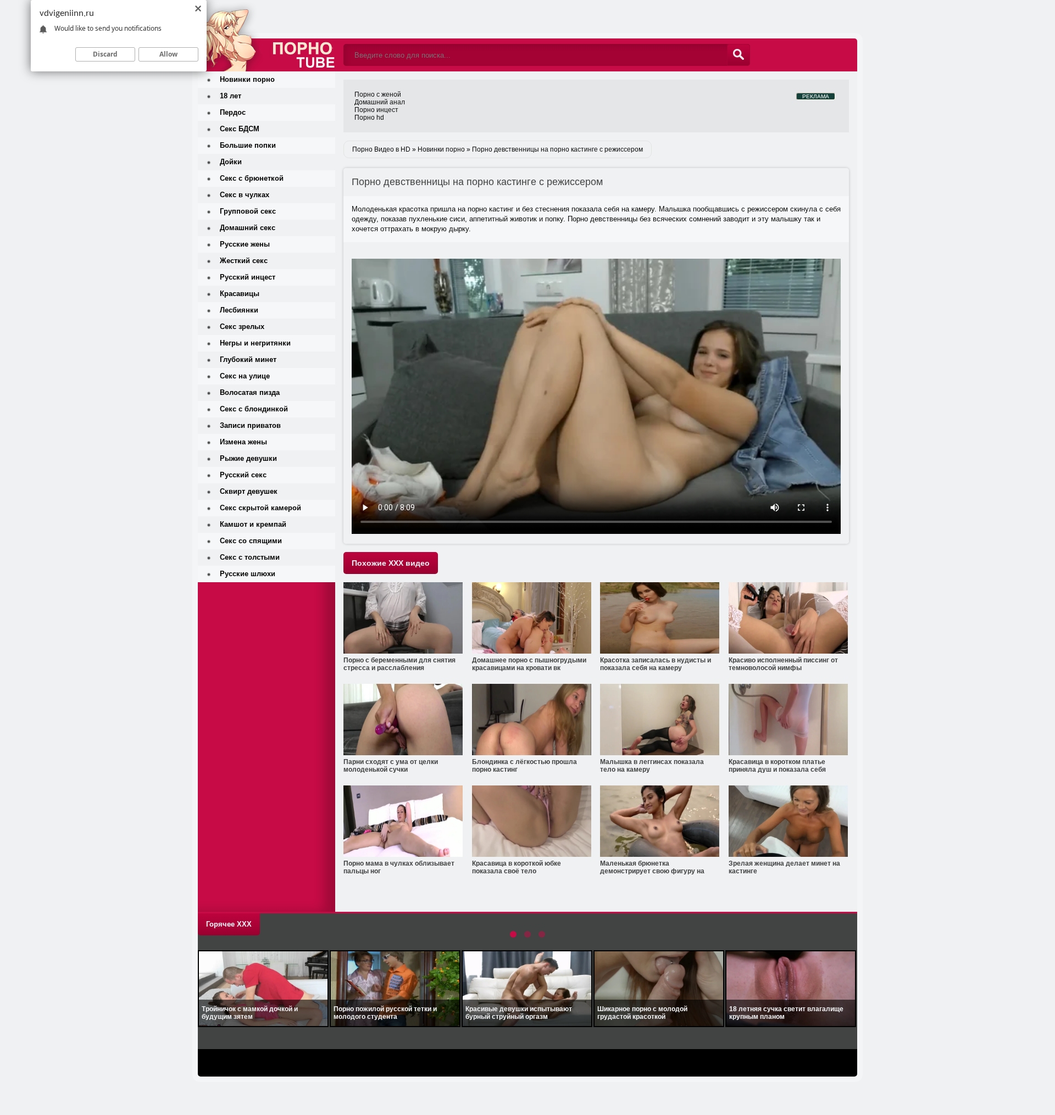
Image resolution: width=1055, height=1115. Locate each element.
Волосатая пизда (250, 392)
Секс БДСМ (239, 129)
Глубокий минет (248, 359)
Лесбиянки (239, 310)
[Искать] (738, 55)
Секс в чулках (244, 195)
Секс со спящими (251, 541)
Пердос (233, 112)
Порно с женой (377, 94)
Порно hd (369, 117)
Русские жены (245, 244)
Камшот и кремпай (253, 524)
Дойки (231, 162)
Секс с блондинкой (254, 409)
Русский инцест (247, 277)
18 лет (230, 96)
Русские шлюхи (247, 574)
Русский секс (243, 475)
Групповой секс (248, 211)
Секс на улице (245, 376)
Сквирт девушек (248, 491)
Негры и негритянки (255, 343)
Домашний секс (247, 228)
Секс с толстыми (250, 557)
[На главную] (266, 35)
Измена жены (243, 442)
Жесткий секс (244, 261)
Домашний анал (379, 102)
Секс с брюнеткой (252, 178)
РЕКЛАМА (815, 96)
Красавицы (239, 293)
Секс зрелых (242, 326)
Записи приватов (250, 425)
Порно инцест (376, 110)
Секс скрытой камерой (260, 508)
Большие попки (248, 145)
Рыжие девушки (248, 458)
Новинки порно (247, 79)
